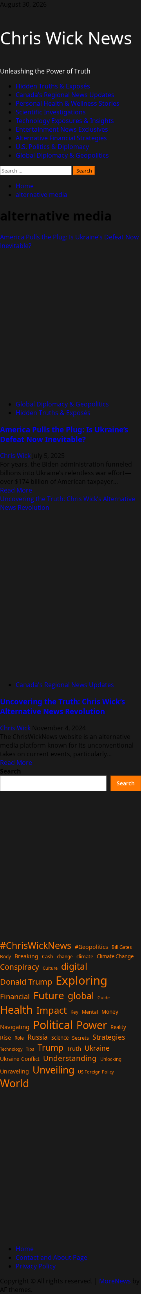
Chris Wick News (66, 38)
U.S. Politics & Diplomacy (52, 146)
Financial (15, 996)
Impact (51, 1010)
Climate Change (115, 956)
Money (109, 1011)
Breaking (26, 956)
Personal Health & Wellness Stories (67, 103)
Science (60, 1037)
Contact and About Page (51, 1257)
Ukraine (97, 1048)
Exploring (81, 980)
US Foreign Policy (96, 1072)
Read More (16, 490)
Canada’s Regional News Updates (65, 94)
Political (53, 1024)
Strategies (108, 1037)
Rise (5, 1037)
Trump (50, 1047)
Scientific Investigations (51, 112)
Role (19, 1038)
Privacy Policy (36, 1266)
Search (10, 771)
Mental (90, 1012)
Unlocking (110, 1059)
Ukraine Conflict (20, 1058)
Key (74, 1012)
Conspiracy (19, 966)
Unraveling (14, 1071)
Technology (11, 1049)
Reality (118, 1027)
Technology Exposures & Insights (65, 120)
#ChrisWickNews (35, 945)
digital (74, 966)
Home (25, 1248)
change (65, 956)
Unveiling (53, 1069)
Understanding (70, 1058)
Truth (74, 1048)
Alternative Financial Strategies (61, 138)
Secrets (80, 1038)
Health (16, 1009)
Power (91, 1025)
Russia (37, 1037)
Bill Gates (122, 947)
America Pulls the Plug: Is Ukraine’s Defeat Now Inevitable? (64, 434)
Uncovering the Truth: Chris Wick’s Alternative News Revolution (62, 706)
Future (48, 995)
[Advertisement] (70, 862)
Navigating (14, 1027)
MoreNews (115, 1281)
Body (5, 956)
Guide (104, 997)
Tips (30, 1049)
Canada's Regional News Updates (65, 684)
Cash (47, 956)
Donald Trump (26, 981)
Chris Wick (16, 455)
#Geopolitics (91, 946)
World (14, 1083)
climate (84, 956)
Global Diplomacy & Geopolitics (62, 155)
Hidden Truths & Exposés (53, 86)
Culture (50, 968)
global (81, 995)
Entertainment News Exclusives (62, 129)
